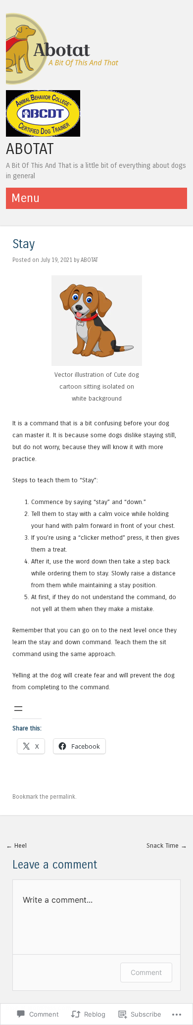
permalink (62, 796)
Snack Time (166, 845)
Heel (16, 845)
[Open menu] (18, 709)
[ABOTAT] (63, 84)
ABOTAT (30, 149)
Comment (146, 972)
